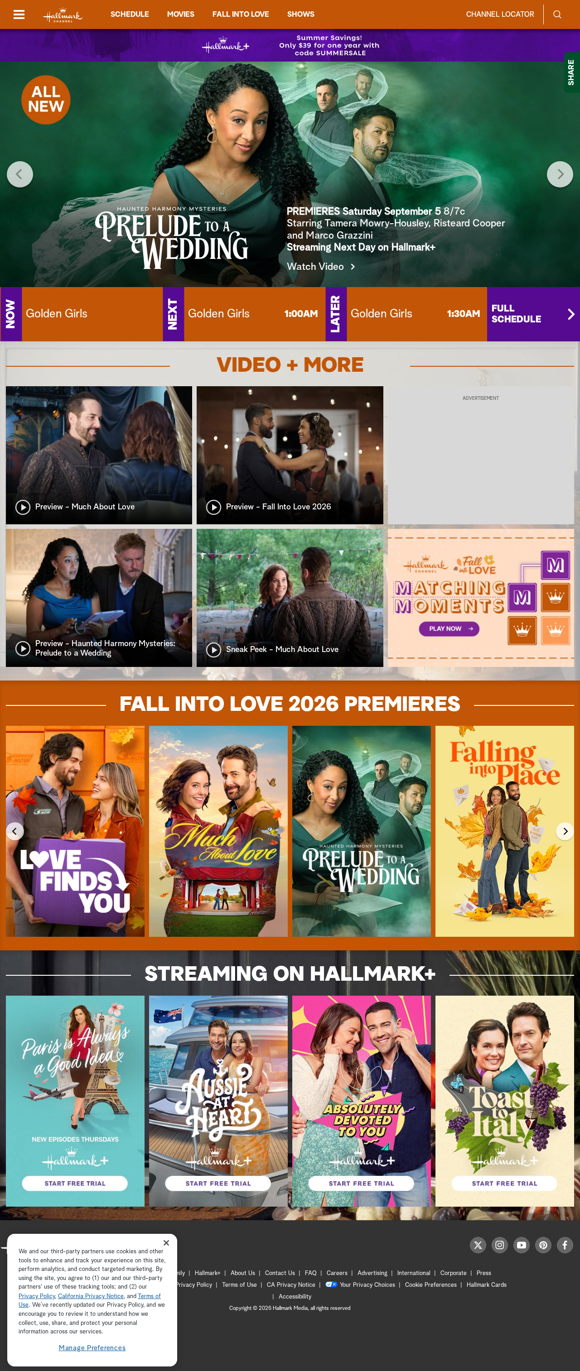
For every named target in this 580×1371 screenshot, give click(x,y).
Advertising (372, 1273)
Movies (180, 14)
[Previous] (20, 174)
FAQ (311, 1273)
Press (484, 1273)
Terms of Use (239, 1285)
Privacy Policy (193, 1285)
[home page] (63, 15)
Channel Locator (500, 14)
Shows (300, 14)
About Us (243, 1273)
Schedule (130, 14)
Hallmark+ (208, 1273)
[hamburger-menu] (19, 14)
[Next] (560, 174)
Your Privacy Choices (367, 1285)
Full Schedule (516, 314)
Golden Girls (56, 314)
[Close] (166, 1243)
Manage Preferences (92, 1348)
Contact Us (280, 1273)
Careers (337, 1273)
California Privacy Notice (91, 1296)
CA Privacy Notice (291, 1285)
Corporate (453, 1273)
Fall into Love (241, 14)
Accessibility (295, 1297)
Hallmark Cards (487, 1285)
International (413, 1273)
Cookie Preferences (431, 1285)
